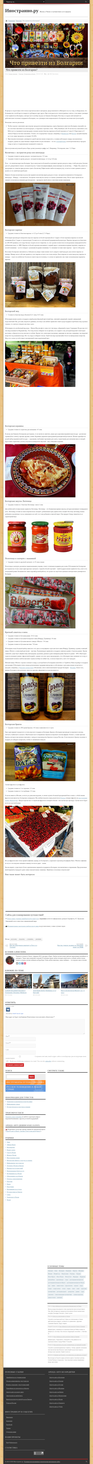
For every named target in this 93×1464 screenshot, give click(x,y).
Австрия (50, 1270)
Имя (7, 1036)
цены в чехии (51, 1297)
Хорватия (82, 1276)
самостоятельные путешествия (63, 1294)
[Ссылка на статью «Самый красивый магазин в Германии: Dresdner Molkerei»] (18, 988)
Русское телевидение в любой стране (23, 1088)
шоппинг (38, 939)
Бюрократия (11, 1147)
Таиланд (72, 1273)
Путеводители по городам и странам (18, 1107)
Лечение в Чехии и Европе (15, 1166)
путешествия (51, 1291)
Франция (75, 1276)
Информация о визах (13, 1104)
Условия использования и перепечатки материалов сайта (42, 1462)
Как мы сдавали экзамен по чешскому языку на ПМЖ (70, 945)
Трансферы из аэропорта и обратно (17, 1388)
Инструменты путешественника (25, 1082)
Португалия (65, 1273)
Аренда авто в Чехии (56, 1399)
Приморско (65, 133)
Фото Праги (51, 1276)
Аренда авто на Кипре (56, 1392)
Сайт (7, 1049)
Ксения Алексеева (13, 74)
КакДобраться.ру (11, 1442)
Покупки (19, 21)
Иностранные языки (13, 1158)
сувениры (30, 939)
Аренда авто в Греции (56, 1381)
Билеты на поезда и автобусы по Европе (19, 1399)
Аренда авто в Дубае (56, 1406)
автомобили (51, 1279)
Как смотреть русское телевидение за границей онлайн (70, 1344)
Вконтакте (9, 1417)
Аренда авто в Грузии (56, 1385)
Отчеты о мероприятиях (14, 1179)
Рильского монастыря (26, 668)
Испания (81, 1270)
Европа (75, 1270)
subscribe (48, 1061)
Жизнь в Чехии (11, 1155)
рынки (77, 1291)
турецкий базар (61, 141)
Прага (9, 1184)
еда (49, 1285)
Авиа (8, 1142)
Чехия (9, 1200)
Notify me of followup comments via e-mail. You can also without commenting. (37, 1061)
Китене (74, 133)
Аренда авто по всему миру (15, 1392)
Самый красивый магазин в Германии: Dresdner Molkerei (16, 992)
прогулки (83, 1288)
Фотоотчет (68, 1276)
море (81, 1285)
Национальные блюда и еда (15, 1171)
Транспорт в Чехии (13, 1197)
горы (66, 1279)
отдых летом (56, 1288)
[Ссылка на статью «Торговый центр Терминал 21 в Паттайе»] (46, 988)
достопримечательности (76, 1279)
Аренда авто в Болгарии (57, 1377)
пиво (73, 1288)
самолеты (50, 1294)
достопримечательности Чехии (75, 1282)
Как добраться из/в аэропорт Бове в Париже (72, 1326)
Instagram (9, 1421)
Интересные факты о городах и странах (19, 1160)
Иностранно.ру (22, 10)
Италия (50, 1273)
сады (82, 1291)
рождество (71, 1291)
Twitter (8, 1428)
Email (7, 1043)
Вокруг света (11, 1150)
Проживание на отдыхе (14, 1189)
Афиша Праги (11, 1145)
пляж (78, 1288)
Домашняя (11, 21)
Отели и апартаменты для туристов (17, 1381)
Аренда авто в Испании (56, 1388)
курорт (76, 1285)
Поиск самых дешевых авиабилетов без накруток (22, 919)
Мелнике (73, 668)
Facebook (9, 1424)
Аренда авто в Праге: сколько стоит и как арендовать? (23, 1131)
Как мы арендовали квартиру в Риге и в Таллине (23, 945)
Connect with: (10, 1006)
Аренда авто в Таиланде (57, 1403)
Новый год (57, 1273)
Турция (78, 1273)
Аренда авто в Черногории (57, 1396)
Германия (68, 1270)
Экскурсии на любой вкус (14, 1396)
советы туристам (78, 1294)
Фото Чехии (60, 1276)
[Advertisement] (46, 92)
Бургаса (63, 798)
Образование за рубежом (15, 1176)
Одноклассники (11, 1432)
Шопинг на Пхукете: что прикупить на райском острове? (70, 1355)
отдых (50, 1288)
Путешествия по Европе (29, 74)
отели (63, 1288)
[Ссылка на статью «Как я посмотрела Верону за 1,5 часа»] (74, 988)
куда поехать (68, 1285)
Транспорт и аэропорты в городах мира (19, 1101)
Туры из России (11, 1403)
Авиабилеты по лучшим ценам (16, 1377)
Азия (56, 1270)
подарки (21, 939)
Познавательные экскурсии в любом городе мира (23, 926)
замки (53, 1285)
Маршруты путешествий (15, 1168)
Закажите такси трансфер (13, 1117)
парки (68, 1288)
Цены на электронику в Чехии (61, 1316)
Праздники (10, 1187)
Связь (8, 1194)
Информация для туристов (15, 1163)
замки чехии (60, 1285)
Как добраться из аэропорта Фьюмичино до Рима (67, 1306)
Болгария (14, 939)
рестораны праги (61, 1291)
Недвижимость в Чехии (14, 1173)
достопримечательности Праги (56, 1282)
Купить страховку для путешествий (17, 1385)
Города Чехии (11, 1152)
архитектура (59, 1279)
